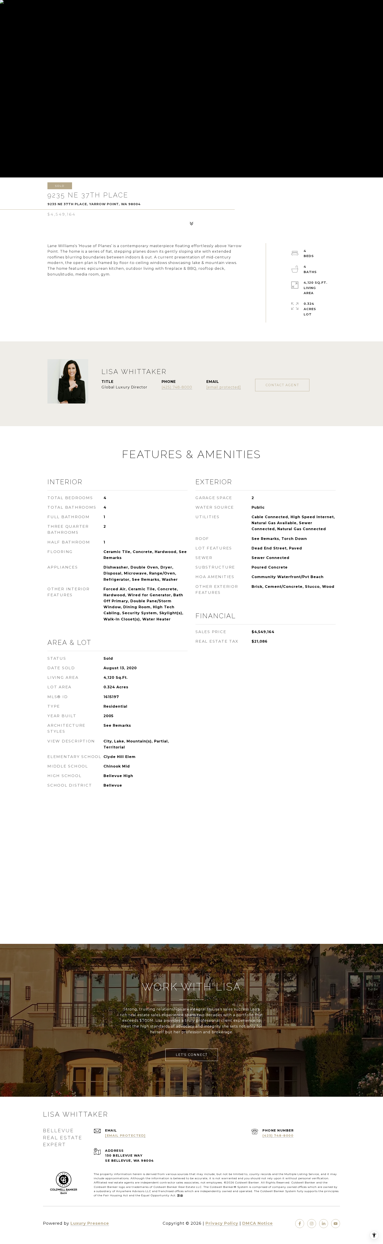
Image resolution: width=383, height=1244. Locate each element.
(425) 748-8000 (177, 387)
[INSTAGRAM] (311, 1223)
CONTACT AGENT (282, 385)
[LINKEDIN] (323, 1223)
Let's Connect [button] (191, 1055)
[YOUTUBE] (335, 1223)
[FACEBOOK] (299, 1223)
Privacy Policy (221, 1223)
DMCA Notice (257, 1223)
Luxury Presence (89, 1223)
